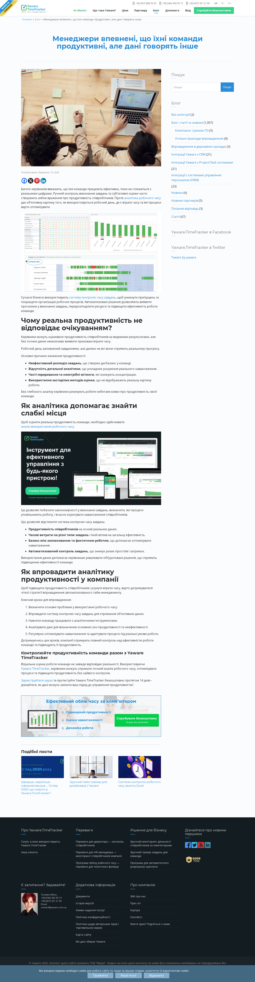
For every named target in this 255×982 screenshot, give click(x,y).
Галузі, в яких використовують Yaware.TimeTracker (40, 843)
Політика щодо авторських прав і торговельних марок (97, 925)
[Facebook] (24, 181)
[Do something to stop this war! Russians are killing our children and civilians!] (9, 8)
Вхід (188, 10)
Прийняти (100, 975)
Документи (83, 896)
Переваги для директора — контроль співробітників (100, 843)
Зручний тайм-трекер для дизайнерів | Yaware (88, 783)
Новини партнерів (184, 200)
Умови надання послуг (90, 910)
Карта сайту (83, 934)
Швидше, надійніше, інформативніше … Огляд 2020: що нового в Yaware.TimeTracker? (39, 787)
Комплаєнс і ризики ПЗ (192, 130)
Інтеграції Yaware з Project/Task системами (202, 162)
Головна (27, 19)
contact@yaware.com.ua (53, 907)
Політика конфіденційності (93, 917)
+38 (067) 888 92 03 (145, 3)
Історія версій (85, 903)
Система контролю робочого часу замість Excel (139, 783)
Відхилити (156, 975)
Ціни (125, 10)
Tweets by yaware (183, 257)
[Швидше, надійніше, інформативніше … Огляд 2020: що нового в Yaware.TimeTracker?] (42, 770)
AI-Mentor (80, 10)
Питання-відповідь (184, 209)
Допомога (172, 10)
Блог (156, 10)
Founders (136, 917)
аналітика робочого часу (142, 198)
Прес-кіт (135, 903)
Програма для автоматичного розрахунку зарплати (149, 864)
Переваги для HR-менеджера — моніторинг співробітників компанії (99, 854)
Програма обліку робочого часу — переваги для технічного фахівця (98, 864)
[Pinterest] (37, 181)
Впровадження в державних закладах (198, 146)
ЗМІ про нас (138, 896)
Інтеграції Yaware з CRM (188, 154)
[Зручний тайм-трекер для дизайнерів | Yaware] (91, 770)
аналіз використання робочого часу (47, 426)
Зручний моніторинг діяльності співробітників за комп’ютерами (151, 843)
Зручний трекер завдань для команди (149, 854)
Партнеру (140, 10)
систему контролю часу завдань (92, 297)
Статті (175, 217)
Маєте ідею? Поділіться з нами (150, 924)
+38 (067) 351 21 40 (199, 3)
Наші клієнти (29, 852)
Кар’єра (135, 910)
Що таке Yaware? (104, 10)
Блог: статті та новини (187, 123)
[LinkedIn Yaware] (208, 847)
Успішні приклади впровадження (199, 138)
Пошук (227, 87)
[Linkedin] (43, 181)
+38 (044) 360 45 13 (172, 3)
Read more (128, 975)
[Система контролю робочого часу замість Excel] (139, 770)
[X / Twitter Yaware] (195, 847)
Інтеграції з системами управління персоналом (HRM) (196, 177)
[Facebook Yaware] (188, 847)
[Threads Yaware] (211, 847)
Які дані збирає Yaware (90, 941)
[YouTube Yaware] (201, 847)
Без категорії (180, 115)
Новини (177, 193)
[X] (30, 181)
